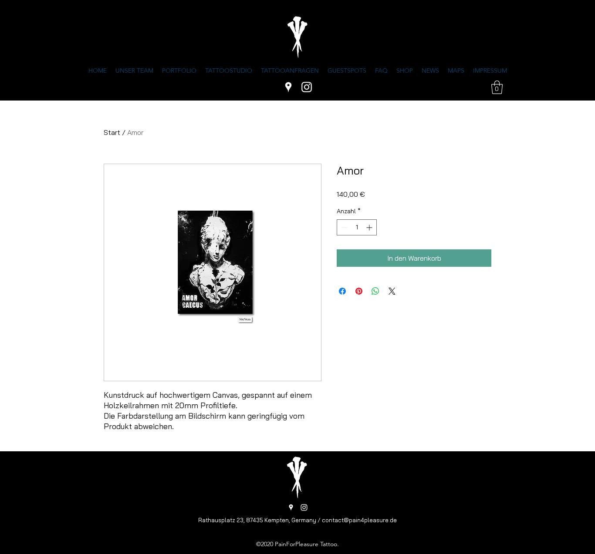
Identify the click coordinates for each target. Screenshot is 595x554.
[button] (497, 87)
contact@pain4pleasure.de (359, 520)
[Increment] (370, 227)
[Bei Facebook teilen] (342, 291)
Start (112, 132)
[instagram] (307, 87)
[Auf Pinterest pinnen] (359, 291)
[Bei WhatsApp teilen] (375, 291)
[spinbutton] (357, 227)
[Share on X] (392, 291)
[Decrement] (343, 227)
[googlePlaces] (288, 87)
